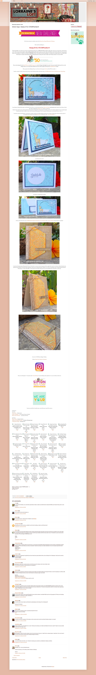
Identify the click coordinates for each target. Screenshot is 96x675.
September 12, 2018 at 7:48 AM (20, 628)
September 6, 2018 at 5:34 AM (20, 550)
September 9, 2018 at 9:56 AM (20, 597)
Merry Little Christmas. (16, 415)
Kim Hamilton (17, 617)
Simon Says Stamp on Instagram (41, 359)
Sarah (46, 68)
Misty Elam (17, 631)
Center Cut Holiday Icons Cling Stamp (58, 71)
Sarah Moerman (26, 65)
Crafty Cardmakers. (15, 414)
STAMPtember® (53, 66)
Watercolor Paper (46, 107)
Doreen (16, 510)
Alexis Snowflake (51, 114)
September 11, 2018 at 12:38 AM (21, 614)
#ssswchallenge (35, 375)
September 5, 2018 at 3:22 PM (20, 507)
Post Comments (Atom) (21, 659)
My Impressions (34, 65)
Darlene (16, 570)
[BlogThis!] (27, 496)
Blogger (52, 666)
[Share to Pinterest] (31, 496)
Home (40, 657)
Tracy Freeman (18, 562)
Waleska (16, 600)
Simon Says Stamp (24, 50)
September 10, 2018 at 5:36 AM (20, 605)
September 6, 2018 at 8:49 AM (20, 559)
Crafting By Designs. (15, 421)
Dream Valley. (14, 419)
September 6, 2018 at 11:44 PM (20, 580)
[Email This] (26, 496)
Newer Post (14, 657)
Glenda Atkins (17, 543)
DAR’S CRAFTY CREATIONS (20, 578)
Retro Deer (38, 114)
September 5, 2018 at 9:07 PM (20, 526)
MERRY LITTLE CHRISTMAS (20, 577)
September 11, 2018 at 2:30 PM (20, 620)
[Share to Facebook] (30, 496)
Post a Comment (17, 655)
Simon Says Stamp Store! (57, 50)
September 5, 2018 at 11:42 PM (20, 539)
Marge (16, 530)
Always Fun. (14, 413)
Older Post (65, 657)
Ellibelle (16, 609)
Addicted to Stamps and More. (17, 420)
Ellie (16, 612)
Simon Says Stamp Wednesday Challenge (47, 41)
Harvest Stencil (51, 220)
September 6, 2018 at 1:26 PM (20, 566)
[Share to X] (29, 496)
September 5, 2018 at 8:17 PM (20, 520)
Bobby (16, 639)
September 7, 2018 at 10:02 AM (20, 589)
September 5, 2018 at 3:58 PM (20, 513)
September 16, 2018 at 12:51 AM (21, 642)
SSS (17, 430)
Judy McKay (17, 624)
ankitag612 (17, 584)
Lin (15, 503)
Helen (16, 645)
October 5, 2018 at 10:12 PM (20, 653)
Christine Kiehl (18, 523)
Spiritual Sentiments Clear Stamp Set (39, 220)
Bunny (16, 517)
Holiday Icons (40, 108)
